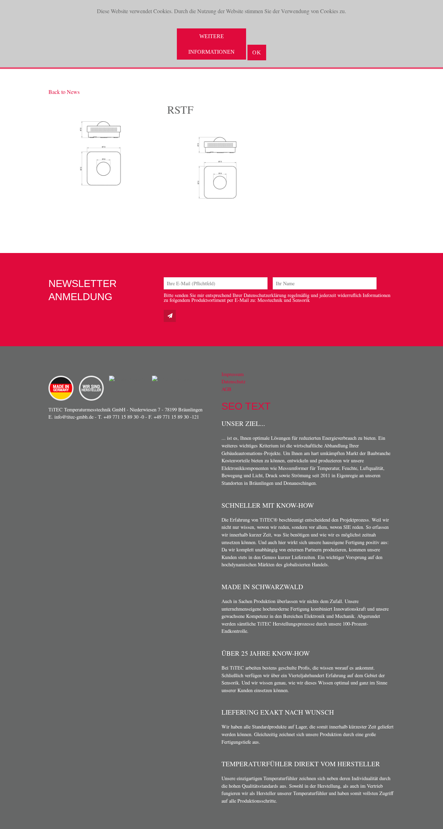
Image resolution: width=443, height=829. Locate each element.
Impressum (233, 374)
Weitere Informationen (211, 44)
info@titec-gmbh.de (73, 416)
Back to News (64, 91)
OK (256, 52)
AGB (227, 389)
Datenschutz (233, 381)
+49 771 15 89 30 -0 (123, 416)
